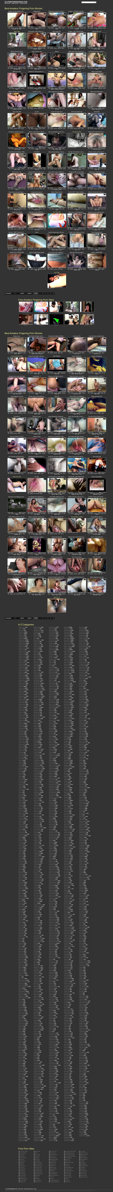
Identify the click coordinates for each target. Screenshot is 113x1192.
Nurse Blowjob (67, 869)
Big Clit (20, 977)
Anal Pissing (21, 774)
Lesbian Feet (51, 1049)
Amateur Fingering (22, 670)
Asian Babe (21, 805)
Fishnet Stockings (37, 1105)
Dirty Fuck (36, 956)
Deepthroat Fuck (37, 940)
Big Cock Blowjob (22, 980)
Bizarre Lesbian (22, 1023)
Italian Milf (51, 908)
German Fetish (52, 641)
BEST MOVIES (7, 3)
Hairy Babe (51, 728)
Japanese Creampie (53, 924)
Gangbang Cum (37, 1140)
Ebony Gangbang (37, 997)
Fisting (18, 169)
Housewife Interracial (53, 835)
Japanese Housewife (53, 933)
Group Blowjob (52, 717)
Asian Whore (21, 859)
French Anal (36, 1118)
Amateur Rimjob (22, 702)
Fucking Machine (37, 1137)
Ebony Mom (36, 1009)
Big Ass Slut (21, 970)
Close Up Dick (37, 824)
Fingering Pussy (37, 1089)
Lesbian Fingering (52, 1052)
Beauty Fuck (21, 935)
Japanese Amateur (53, 911)
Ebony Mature (37, 1005)
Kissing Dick (51, 983)
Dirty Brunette (36, 954)
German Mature (52, 649)
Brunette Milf (36, 699)
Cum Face (36, 887)
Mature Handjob (67, 669)
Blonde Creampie (22, 1100)
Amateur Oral (21, 691)
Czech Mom (36, 932)
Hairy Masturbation (53, 744)
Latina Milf (51, 1010)
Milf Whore (66, 797)
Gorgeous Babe (52, 683)
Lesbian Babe (52, 1036)
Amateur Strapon (22, 710)
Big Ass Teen (21, 972)
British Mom (36, 667)
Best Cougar (21, 944)
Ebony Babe (36, 986)
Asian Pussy (21, 848)
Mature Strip (66, 720)
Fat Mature (36, 1052)
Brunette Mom (37, 701)
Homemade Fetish (53, 787)
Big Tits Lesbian (22, 1013)
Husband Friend (52, 861)
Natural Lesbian (67, 856)
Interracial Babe (52, 866)
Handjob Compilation (53, 754)
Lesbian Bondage (52, 1039)
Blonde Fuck (21, 1106)
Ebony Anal (36, 985)
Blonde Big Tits (22, 1090)
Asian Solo (21, 853)
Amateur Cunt (21, 661)
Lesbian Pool (51, 1078)
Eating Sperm (36, 981)
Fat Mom (35, 1055)
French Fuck (36, 1124)
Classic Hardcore (37, 808)
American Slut (21, 749)
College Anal (36, 837)
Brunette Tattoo (37, 713)
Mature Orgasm (67, 691)
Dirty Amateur (36, 949)
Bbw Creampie (22, 887)
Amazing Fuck (22, 731)
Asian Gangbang (22, 824)
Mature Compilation (68, 644)
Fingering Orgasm (37, 1087)
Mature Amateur (52, 1135)
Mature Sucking (67, 721)
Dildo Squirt (36, 948)
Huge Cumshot (52, 845)
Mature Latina (67, 677)
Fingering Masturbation (38, 1086)
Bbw (16, 88)
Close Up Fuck (37, 826)
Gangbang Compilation (39, 1139)
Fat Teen (35, 1060)
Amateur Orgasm (22, 693)
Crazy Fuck (36, 867)
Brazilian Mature (37, 646)
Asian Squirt (21, 855)
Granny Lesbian (52, 704)
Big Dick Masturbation (23, 997)
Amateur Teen (21, 720)
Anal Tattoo (21, 782)
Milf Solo (66, 779)
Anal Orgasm (21, 770)
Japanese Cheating (53, 920)
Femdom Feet (37, 1066)
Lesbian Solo (51, 1090)
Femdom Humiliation (38, 1070)
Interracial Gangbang (53, 880)
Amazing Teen (22, 734)
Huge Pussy (51, 855)
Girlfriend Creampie (53, 670)
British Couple (37, 656)
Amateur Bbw (21, 638)
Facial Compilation (38, 1028)
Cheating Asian (37, 758)
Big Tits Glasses (22, 1012)
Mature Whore (67, 736)
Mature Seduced (67, 707)
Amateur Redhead (22, 699)
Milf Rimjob (66, 776)
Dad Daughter (37, 936)
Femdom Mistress (37, 1071)
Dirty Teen (36, 964)
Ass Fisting (21, 864)
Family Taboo (36, 1034)
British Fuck (36, 659)
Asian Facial (21, 818)
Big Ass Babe (21, 954)
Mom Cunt (66, 806)
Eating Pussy (36, 980)
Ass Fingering (21, 863)
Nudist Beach (67, 867)
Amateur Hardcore (22, 678)
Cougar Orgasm (37, 853)
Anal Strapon (21, 781)
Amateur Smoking (22, 705)
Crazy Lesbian (37, 869)
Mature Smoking (67, 713)
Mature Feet (66, 656)
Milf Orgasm (66, 768)
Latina (59, 533)
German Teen (52, 657)
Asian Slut (21, 851)
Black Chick (21, 1039)
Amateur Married (22, 685)
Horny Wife (51, 827)
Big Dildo (20, 999)
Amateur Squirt (22, 709)
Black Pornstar (22, 1058)
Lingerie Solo (52, 1119)
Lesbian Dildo (52, 1045)
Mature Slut (66, 712)
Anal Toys (21, 786)
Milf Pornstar (66, 773)
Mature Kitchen (67, 675)
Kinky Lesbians (52, 975)
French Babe (36, 1119)
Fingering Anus (37, 1082)
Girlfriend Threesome (53, 673)
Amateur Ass (21, 633)
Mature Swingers (67, 725)
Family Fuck (36, 1033)
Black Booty (21, 1037)
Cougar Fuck (36, 851)
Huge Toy (51, 858)
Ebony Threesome (37, 1017)
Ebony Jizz (36, 1001)
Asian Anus (21, 803)
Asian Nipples (21, 840)
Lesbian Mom (52, 1068)
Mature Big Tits (67, 633)
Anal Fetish (21, 762)
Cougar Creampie (37, 850)
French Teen (36, 1134)
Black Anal (21, 1029)
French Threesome (38, 1135)
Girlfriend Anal (52, 667)
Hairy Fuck (51, 736)
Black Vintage (21, 1079)
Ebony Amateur (37, 983)
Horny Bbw (51, 800)
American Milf (21, 746)
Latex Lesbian (52, 993)
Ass (17, 28)
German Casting (52, 636)
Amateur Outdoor (22, 696)
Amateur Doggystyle (23, 665)
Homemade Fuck (52, 789)
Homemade (63, 68)
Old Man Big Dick (67, 896)
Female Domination (38, 1065)
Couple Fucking (37, 859)
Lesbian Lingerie (52, 1062)
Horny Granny (52, 813)
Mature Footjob (67, 662)
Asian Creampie (22, 813)
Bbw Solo (21, 912)
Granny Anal (51, 691)
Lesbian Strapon (52, 1098)
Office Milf (66, 887)
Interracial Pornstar (53, 893)
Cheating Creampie (38, 763)
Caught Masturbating (38, 754)
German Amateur (52, 627)
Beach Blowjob (22, 928)
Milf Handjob (66, 762)
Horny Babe (51, 798)
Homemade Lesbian (53, 790)
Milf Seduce (66, 778)
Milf (37, 89)
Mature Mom (66, 685)
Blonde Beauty (22, 1089)
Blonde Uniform (22, 1135)
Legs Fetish (51, 1028)
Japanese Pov (52, 951)
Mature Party (66, 696)
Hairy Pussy (51, 749)
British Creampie (37, 657)
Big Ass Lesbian (22, 965)
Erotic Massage (37, 1018)
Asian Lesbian (22, 831)
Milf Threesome (67, 792)
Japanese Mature (52, 943)
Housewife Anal (52, 831)
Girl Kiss (50, 665)
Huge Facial (51, 850)
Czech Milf (36, 930)
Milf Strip (66, 786)
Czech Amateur (37, 920)
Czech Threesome (37, 935)
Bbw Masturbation (22, 898)
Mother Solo (66, 851)
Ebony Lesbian (37, 1002)
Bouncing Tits (36, 636)
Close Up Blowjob (37, 819)
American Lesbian (22, 742)
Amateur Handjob (22, 677)
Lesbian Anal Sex (52, 1033)
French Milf (36, 1131)
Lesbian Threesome (53, 1105)
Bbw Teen (21, 919)
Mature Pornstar (67, 697)
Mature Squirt (67, 717)
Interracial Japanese (53, 882)
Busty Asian (36, 725)
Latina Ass (51, 996)
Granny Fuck (51, 697)
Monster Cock (67, 827)
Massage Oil (51, 1131)
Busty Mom (36, 742)
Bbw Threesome (22, 920)
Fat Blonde (36, 1042)
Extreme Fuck (36, 1025)
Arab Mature (21, 795)
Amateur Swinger (22, 717)
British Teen (36, 670)
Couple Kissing (37, 861)
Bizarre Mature (22, 1025)
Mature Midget (67, 683)
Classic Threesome (38, 814)
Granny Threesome (53, 713)
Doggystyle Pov (37, 970)
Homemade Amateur (53, 781)
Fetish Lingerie (37, 1081)
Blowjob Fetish (22, 1140)
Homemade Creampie (53, 784)
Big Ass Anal (21, 951)
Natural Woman (67, 864)
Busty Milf (36, 741)
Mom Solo (66, 821)
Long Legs (51, 1126)
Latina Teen (51, 1025)
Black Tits (21, 1078)
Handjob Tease (52, 757)
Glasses (98, 534)
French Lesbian (37, 1127)
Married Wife (51, 1127)
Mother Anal (66, 839)
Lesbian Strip (51, 1100)
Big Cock (80, 373)
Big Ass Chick (21, 959)
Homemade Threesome (54, 797)
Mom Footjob (66, 810)
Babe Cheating (22, 874)
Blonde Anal (21, 1086)
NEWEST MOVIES (14, 3)
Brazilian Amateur (37, 640)
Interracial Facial (52, 877)
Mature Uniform (67, 733)
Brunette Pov (36, 705)
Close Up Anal (37, 818)
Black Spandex (22, 1068)
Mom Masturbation (68, 814)
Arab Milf (20, 797)
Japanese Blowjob (53, 919)
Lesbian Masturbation (53, 1065)
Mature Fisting (67, 661)
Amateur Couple (22, 654)
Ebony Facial (36, 994)
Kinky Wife (51, 981)
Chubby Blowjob (37, 784)
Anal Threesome (22, 784)
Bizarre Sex (21, 1026)
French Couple (37, 1122)
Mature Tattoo (67, 726)
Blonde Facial (21, 1103)
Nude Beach (66, 866)
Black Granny (21, 1045)
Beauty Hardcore (22, 936)
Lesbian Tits (51, 1106)
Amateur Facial (22, 669)
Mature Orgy (66, 693)
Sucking (36, 534)
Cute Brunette (37, 914)
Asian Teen (21, 856)
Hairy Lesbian (52, 742)
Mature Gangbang (68, 665)
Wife (20, 109)
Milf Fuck (66, 758)
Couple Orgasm (37, 863)
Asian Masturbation (23, 834)
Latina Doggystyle (52, 1001)
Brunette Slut (36, 709)
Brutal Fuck (36, 720)
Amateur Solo (21, 707)
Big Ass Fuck (21, 962)
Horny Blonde (52, 802)
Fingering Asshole (37, 1084)
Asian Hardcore (22, 827)
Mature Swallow (67, 723)
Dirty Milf (35, 959)
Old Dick (66, 891)
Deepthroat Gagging (38, 941)
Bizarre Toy (21, 1028)
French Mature (37, 1129)
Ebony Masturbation (38, 1004)
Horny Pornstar (52, 823)
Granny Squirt (52, 712)
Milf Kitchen (66, 765)
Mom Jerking (66, 813)
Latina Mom (51, 1012)
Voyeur (57, 28)
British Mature (37, 664)
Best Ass (20, 940)
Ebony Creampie (37, 993)
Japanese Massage (53, 940)
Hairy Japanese (52, 739)
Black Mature (21, 1049)
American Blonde (22, 737)
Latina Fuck (51, 1002)
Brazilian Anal (37, 641)
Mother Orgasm (67, 848)
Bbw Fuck (21, 890)
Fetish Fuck (36, 1078)
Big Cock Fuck (22, 985)
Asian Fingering (22, 819)
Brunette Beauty (37, 678)
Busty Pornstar (37, 744)
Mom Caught (66, 803)
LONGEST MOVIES (23, 3)
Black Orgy (21, 1057)
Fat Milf (35, 1054)
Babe (55, 372)
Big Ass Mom (21, 968)
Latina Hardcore (52, 1005)
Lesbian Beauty (52, 1037)
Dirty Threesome (37, 965)
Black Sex (21, 1063)
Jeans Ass (51, 959)
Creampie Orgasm (37, 874)
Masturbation (40, 48)
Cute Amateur (36, 909)
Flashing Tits (36, 1108)
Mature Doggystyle (68, 651)
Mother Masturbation (68, 847)
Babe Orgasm (21, 877)
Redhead (97, 269)
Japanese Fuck (52, 928)
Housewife (57, 89)
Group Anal (51, 715)
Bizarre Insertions (22, 1021)
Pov (19, 534)
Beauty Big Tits (22, 933)
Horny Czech (51, 810)
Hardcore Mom (52, 768)
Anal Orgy (21, 771)
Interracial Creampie (53, 871)
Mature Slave (67, 710)
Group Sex (51, 721)
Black (102, 168)
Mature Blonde (67, 636)
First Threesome (37, 1098)
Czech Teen (36, 933)
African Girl (21, 628)
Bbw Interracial (22, 891)
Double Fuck (36, 975)
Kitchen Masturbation (53, 986)
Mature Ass (51, 1139)
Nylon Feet (66, 877)
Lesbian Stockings (53, 1097)
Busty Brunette (37, 731)
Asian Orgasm (22, 842)
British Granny (37, 661)
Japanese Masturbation (54, 941)
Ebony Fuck (36, 996)
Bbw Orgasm (21, 903)
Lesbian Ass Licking (53, 1034)
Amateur (31, 48)
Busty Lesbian (37, 739)
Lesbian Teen (52, 1103)
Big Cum (20, 988)
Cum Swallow (37, 901)
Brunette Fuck (37, 693)
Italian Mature (52, 906)
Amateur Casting (22, 644)
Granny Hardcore (52, 701)
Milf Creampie (67, 749)
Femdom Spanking (38, 1073)
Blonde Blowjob (22, 1094)
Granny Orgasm (52, 707)
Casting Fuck (36, 752)
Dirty (36, 169)
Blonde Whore (22, 1137)
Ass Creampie (22, 861)
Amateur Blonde (22, 640)
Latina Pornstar (52, 1017)
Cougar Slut (36, 855)
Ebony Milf (36, 1007)
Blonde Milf (21, 1118)
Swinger (96, 373)
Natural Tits (66, 863)
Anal (75, 48)
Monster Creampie (68, 831)
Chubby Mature (37, 792)
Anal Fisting (21, 763)
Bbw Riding (21, 911)
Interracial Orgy (52, 890)
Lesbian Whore (52, 1111)
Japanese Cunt (52, 925)
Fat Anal (35, 1037)
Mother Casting (67, 842)
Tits (97, 28)
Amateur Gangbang (23, 673)
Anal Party (21, 773)
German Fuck (52, 643)
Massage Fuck (52, 1129)
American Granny (22, 741)
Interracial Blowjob (53, 867)
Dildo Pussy (36, 946)
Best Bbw (21, 941)
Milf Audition (66, 739)
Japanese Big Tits (52, 917)
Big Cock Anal (21, 978)
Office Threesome (67, 888)
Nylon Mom (66, 882)
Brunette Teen (37, 715)
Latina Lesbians (52, 1007)
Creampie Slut (37, 877)
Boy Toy (35, 638)
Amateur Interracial (23, 680)
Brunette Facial (37, 691)
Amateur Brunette (22, 643)
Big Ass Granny (22, 964)
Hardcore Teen (52, 774)
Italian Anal (51, 900)
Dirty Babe (36, 951)
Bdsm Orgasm (22, 925)
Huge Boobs (51, 842)
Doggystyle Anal (37, 967)
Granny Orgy (51, 709)
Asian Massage (22, 832)
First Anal (36, 1090)
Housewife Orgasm (53, 837)
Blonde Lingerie (22, 1116)
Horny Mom (51, 819)
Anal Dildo (21, 760)
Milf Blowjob (66, 746)
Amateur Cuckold (22, 657)
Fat (13, 249)
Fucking (57, 209)
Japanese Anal (52, 912)
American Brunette (22, 739)
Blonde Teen (21, 1134)
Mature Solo (66, 715)
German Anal (51, 628)
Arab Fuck (21, 794)
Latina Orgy (51, 1015)
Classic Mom (36, 811)
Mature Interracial (67, 672)
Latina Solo (51, 1021)
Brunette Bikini (37, 681)
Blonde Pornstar (22, 1122)
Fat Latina (36, 1049)
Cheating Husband (38, 770)
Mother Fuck (66, 845)
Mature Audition (52, 1140)
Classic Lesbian (37, 810)
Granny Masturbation (53, 705)
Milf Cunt (66, 750)
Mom (54, 149)
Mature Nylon (67, 688)
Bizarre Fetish (21, 1020)
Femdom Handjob (37, 1068)
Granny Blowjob (52, 693)
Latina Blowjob (52, 997)
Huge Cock (51, 843)
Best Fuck (21, 946)
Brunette (42, 352)
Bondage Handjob (37, 630)
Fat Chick (36, 1045)
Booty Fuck (36, 635)
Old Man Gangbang (68, 900)
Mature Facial (67, 654)
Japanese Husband (53, 935)
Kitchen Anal (51, 985)
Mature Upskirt (67, 734)
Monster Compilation (68, 829)
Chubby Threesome (38, 802)
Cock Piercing (37, 834)
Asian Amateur (22, 800)
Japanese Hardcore (53, 932)
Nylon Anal (66, 872)
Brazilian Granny (37, 644)
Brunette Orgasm (37, 702)
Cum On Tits (36, 898)
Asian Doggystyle (22, 816)
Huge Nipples (52, 853)
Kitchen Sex (51, 989)
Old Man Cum (67, 898)
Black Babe (21, 1033)
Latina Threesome (52, 1026)
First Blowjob (36, 1092)
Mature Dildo (66, 649)
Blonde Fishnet (22, 1105)
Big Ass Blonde (22, 956)
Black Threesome (22, 1076)
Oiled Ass (66, 890)
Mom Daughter (67, 808)
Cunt (77, 169)
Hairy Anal (51, 725)
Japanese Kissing (52, 936)
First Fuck (36, 1095)
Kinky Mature (51, 977)
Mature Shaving (67, 709)
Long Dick (51, 1124)
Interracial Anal (52, 864)
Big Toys (20, 1017)
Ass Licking (21, 867)
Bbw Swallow (21, 917)
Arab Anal (21, 790)
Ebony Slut (36, 1013)
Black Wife (21, 1082)
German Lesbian (52, 648)
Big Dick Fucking (22, 996)
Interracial (77, 28)
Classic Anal (36, 803)
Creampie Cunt (37, 872)
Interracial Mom (52, 887)
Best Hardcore (22, 948)
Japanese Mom (52, 946)
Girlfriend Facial (52, 672)
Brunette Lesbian (37, 697)
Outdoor (60, 249)
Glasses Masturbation (53, 681)
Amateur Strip (21, 712)
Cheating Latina (37, 771)
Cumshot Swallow (37, 906)
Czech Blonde (37, 922)
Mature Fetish (67, 657)
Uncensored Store (26, 312)
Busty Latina (36, 737)
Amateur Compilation (23, 651)
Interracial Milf (52, 885)
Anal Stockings (22, 779)
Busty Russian (37, 746)
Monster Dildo (67, 832)
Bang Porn (56, 325)
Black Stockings (22, 1071)
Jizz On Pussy (52, 964)
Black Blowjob (22, 1036)
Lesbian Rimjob (52, 1084)
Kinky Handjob (52, 973)
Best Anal (21, 938)
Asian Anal (21, 802)
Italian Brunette (52, 903)
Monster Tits (66, 837)
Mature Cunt (66, 648)
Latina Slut (51, 1020)
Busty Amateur (37, 721)
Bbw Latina (21, 893)
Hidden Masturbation (53, 778)
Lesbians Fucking (52, 1113)
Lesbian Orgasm (52, 1071)
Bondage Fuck (37, 628)
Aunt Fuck (21, 869)
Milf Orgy (66, 770)
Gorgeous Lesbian (53, 688)
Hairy (99, 148)
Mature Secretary (67, 705)
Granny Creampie (52, 694)
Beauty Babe (21, 932)
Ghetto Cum (51, 662)
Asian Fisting (21, 821)
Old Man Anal (67, 893)
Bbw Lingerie (21, 896)
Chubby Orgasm (37, 795)
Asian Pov (21, 847)
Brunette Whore (37, 718)
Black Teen (21, 1074)
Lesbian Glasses (52, 1055)
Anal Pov (20, 776)
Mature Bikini (66, 635)
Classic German (37, 806)
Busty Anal (36, 723)
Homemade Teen (52, 795)
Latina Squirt (51, 1023)
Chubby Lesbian (37, 790)
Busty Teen (36, 747)
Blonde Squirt (21, 1131)
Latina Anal (51, 994)
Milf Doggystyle (67, 752)
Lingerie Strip (52, 1121)
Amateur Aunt (21, 635)
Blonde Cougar (22, 1098)
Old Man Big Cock (68, 895)
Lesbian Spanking (52, 1092)
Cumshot (39, 453)
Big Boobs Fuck (22, 975)
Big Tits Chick (21, 1009)
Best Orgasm (21, 949)
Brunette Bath (36, 677)
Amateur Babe (22, 636)
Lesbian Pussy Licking (53, 1082)
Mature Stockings (67, 718)
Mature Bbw (66, 627)
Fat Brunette (36, 1044)
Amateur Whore (22, 725)
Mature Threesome (68, 729)
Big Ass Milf (21, 967)
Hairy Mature (51, 746)
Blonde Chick (21, 1097)
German (83, 68)
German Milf (51, 651)
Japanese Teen (52, 956)
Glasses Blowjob (52, 677)
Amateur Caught (22, 646)
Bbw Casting (21, 885)
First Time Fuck (37, 1102)
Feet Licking (36, 1063)
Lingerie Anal (51, 1118)
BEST (15, 293)
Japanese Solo (52, 954)
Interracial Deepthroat (53, 874)
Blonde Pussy (21, 1126)
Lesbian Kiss (51, 1060)
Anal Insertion (21, 768)
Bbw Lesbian (21, 895)
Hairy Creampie (52, 734)
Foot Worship (36, 1111)
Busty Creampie (37, 733)
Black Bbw (21, 1034)
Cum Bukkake (37, 882)
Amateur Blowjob (22, 641)
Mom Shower (67, 819)
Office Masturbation (68, 885)
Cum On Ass (36, 891)
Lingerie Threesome (53, 1122)
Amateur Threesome (23, 721)
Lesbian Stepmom (52, 1095)
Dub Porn (72, 325)
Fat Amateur (36, 1036)
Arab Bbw (21, 792)
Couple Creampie (37, 858)
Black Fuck (21, 1044)
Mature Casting (67, 641)
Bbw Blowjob (21, 882)
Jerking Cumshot (52, 960)
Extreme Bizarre (37, 1023)
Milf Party (66, 771)
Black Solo (21, 1066)
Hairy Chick (51, 733)
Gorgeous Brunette (53, 686)
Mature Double (67, 652)
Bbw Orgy (21, 904)
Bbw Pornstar (21, 908)
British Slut (36, 669)
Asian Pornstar (22, 845)
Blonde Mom (21, 1119)
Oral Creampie (67, 906)
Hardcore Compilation (53, 765)
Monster (35, 413)
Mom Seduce (67, 818)
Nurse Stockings (67, 871)
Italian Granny (52, 904)
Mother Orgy (66, 850)
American (76, 373)
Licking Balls (51, 1116)
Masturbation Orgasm (53, 1134)
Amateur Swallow (22, 715)
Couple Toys (36, 866)
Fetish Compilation (38, 1076)
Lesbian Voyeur (52, 1110)
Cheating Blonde (37, 760)
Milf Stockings (67, 784)
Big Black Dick (22, 973)
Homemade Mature (53, 792)
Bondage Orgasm (37, 632)
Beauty (38, 514)
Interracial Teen (52, 895)
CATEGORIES (8, 293)
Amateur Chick (22, 649)
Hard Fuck (51, 760)
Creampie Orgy (37, 875)
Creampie (14, 109)
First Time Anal (37, 1100)
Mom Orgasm (67, 816)
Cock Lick (36, 832)
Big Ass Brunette (22, 957)
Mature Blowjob (67, 638)
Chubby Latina (37, 789)
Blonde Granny (22, 1110)
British (77, 89)
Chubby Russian (37, 797)
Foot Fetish (36, 1110)
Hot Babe (51, 829)
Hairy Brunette (52, 731)
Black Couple (21, 1041)
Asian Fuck (21, 823)
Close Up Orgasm (37, 829)
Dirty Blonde (36, 952)
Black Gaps (71, 312)
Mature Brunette (67, 640)
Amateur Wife (21, 726)
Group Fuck (51, 718)
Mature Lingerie (67, 680)
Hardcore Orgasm (52, 770)
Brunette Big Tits (37, 680)
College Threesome (38, 845)
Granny (37, 28)
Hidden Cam (51, 776)
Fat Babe (36, 1041)
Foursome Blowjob (38, 1113)
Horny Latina (51, 814)
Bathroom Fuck (22, 879)
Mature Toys (66, 731)
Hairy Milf (51, 747)
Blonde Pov (21, 1124)
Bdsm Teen (21, 927)
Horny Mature (52, 816)
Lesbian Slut (51, 1089)
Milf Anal (66, 737)
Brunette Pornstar (37, 704)
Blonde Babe (21, 1087)
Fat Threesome (37, 1062)
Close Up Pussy (37, 831)
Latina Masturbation (53, 1009)
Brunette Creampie (38, 688)
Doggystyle (16, 534)
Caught (60, 149)
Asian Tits (21, 858)
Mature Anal (51, 1137)
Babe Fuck (21, 875)
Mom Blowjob (67, 800)
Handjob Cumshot (52, 755)
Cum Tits (35, 903)
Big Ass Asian (21, 952)
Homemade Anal (52, 782)
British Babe (36, 654)
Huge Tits (51, 856)
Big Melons (21, 1001)
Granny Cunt (51, 696)
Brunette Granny (37, 694)
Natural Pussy (67, 859)
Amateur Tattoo (22, 718)
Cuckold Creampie (38, 879)
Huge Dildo (51, 847)
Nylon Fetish (66, 879)
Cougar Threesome (38, 856)
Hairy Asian (51, 726)
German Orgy (52, 652)
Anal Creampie (22, 758)
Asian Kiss (21, 829)
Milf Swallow (66, 789)
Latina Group (51, 1004)
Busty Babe (36, 726)
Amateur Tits (21, 723)
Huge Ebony (51, 848)
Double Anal (36, 972)
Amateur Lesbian (22, 683)
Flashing (80, 513)
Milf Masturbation (67, 766)
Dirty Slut (36, 962)
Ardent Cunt (41, 325)
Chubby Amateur (37, 779)
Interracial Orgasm (53, 888)
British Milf (36, 665)
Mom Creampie (67, 805)
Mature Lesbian (67, 678)
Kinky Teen (51, 978)
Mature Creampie (67, 646)
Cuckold (82, 573)
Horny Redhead (52, 824)
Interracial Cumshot (53, 872)
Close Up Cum (37, 823)
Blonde (95, 48)
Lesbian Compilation (53, 1042)
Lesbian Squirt (52, 1094)
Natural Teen (66, 861)
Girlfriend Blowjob (52, 669)
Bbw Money (21, 901)
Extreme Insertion (37, 1026)
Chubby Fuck (36, 787)
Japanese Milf (52, 944)
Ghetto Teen (51, 664)
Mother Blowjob (67, 840)
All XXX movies (87, 312)
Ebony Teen (36, 1015)
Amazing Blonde (22, 728)
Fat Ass (35, 1039)
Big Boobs (59, 554)
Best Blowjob (21, 943)
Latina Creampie (52, 999)
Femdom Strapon (37, 1074)
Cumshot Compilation (38, 904)
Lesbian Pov (51, 1081)
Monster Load (67, 834)
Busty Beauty (36, 728)
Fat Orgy (35, 1057)
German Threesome (53, 659)
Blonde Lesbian (22, 1114)
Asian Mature (21, 835)
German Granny (52, 646)
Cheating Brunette (37, 762)
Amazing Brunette (22, 729)
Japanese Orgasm (53, 948)
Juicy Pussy (51, 968)
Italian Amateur (52, 898)
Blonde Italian (21, 1113)
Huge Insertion (52, 851)
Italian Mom (51, 909)
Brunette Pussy (37, 707)
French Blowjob (37, 1121)
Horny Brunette (52, 805)
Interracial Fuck (52, 879)
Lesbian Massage (52, 1063)
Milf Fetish (66, 757)
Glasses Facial (52, 678)
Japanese (95, 229)
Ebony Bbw (36, 988)
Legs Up (50, 1031)
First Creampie (37, 1094)
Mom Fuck (66, 811)
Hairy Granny (51, 737)
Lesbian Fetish (52, 1050)
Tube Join (26, 325)
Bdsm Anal (21, 922)
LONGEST (29, 293)
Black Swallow (22, 1073)
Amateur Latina (22, 681)
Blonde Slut (21, 1127)
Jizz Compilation (52, 962)
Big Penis (21, 1004)
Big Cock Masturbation (23, 986)
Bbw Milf (20, 900)
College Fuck (36, 839)
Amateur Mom (21, 688)
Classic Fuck (36, 805)
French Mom (36, 1132)
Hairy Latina (51, 741)
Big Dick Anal (21, 989)
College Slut (36, 842)
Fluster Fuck (87, 325)
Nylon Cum (66, 874)
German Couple (52, 638)
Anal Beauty (21, 752)
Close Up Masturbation (38, 827)
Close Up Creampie (38, 821)
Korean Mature (52, 991)
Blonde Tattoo (21, 1132)
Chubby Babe (37, 782)
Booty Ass (36, 633)
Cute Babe (36, 911)
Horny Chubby (52, 806)
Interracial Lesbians (53, 883)
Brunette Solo (36, 710)
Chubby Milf (36, 794)
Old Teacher (66, 903)
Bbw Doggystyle (22, 888)
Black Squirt (21, 1070)
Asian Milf (21, 837)
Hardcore (59, 48)
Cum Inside (36, 890)
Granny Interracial (52, 702)
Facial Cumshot (37, 1029)
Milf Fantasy (66, 755)
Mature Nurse (67, 686)
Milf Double (66, 754)
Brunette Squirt (37, 712)
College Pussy (37, 840)
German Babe (52, 630)
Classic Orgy (36, 813)
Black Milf (21, 1050)
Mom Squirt (66, 823)
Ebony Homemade (38, 999)
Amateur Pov (21, 697)
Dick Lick (36, 943)
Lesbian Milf (51, 1066)
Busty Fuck (36, 736)
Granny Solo (51, 710)
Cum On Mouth (37, 895)
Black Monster (22, 1054)
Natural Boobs (67, 855)
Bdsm (15, 208)
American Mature (22, 744)
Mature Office (67, 689)
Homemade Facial (53, 786)
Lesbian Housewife (53, 1058)
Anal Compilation (22, 755)
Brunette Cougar (37, 686)
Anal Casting (21, 754)
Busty (17, 208)
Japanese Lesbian (53, 938)
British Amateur (37, 651)
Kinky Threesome (52, 980)
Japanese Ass (52, 914)
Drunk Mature (36, 978)
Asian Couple (21, 811)
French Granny (37, 1126)
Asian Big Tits (21, 808)
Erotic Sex (36, 1020)
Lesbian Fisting (52, 1054)
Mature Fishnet (67, 659)
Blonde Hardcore (22, 1111)
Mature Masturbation (68, 681)
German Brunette (52, 635)
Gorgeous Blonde (52, 685)
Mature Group (67, 667)
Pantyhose (61, 89)
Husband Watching (53, 863)
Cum (99, 229)
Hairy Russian (52, 750)
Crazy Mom (36, 871)
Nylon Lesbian (67, 880)
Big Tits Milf (21, 1015)
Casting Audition (37, 750)
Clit (61, 513)
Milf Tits (65, 794)
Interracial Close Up (53, 869)
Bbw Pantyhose (22, 906)
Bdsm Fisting (21, 924)
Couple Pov (36, 864)
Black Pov (21, 1060)
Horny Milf (51, 818)
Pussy (18, 109)
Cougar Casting (37, 848)
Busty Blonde (36, 729)
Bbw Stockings (22, 916)
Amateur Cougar (22, 652)
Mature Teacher (67, 728)
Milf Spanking (67, 781)
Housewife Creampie (53, 832)
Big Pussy (21, 1005)
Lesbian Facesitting (53, 1047)
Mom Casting (67, 802)
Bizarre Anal (21, 1018)
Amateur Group (22, 675)
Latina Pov (51, 1018)
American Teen (22, 750)
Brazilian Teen (37, 649)
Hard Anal (51, 758)
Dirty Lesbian (36, 957)
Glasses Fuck (52, 680)
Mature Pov (66, 699)
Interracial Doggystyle (53, 875)
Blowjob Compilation (23, 1139)
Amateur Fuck (21, 672)
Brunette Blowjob (37, 683)
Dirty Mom (36, 960)
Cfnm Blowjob (37, 755)
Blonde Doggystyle (23, 1102)
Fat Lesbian (36, 1050)
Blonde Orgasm (22, 1121)
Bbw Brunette (21, 883)
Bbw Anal (21, 880)
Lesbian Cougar (52, 1044)
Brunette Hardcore (37, 696)
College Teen (36, 843)
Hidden (60, 148)
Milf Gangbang (67, 760)
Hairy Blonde (51, 729)
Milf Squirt (66, 782)
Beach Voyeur (21, 930)
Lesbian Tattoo (52, 1102)
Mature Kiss (66, 673)
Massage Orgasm (52, 1132)
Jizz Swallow (51, 967)
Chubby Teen (36, 800)
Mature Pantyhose (68, 694)
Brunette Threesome (38, 717)
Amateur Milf (21, 686)
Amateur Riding (22, 701)
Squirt (36, 269)
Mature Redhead (67, 701)
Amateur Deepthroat (23, 662)
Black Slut (21, 1065)
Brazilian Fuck (37, 643)
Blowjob (99, 48)
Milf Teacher (66, 790)
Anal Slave (21, 778)
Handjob (82, 372)
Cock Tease (36, 835)
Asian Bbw (21, 806)
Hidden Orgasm (52, 779)
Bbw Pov (20, 909)
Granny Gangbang (53, 699)
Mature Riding (67, 702)
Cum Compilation (37, 883)
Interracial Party (52, 891)
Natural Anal (66, 853)
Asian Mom (21, 839)
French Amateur (37, 1116)
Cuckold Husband (37, 880)
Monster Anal (66, 826)
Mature (44, 48)
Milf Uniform (66, 795)
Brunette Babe (37, 675)
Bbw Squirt (21, 914)
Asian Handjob (22, 826)
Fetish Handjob (37, 1079)
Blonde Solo (21, 1129)
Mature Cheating (67, 643)
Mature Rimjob (67, 704)
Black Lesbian (22, 1047)
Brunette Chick (37, 685)
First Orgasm (36, 1097)
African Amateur (22, 627)
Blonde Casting (22, 1095)
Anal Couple (21, 757)
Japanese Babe (52, 916)
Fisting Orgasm (37, 1106)
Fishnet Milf (36, 1103)
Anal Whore (21, 787)
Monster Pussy (67, 835)
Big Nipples (21, 1002)
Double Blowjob (37, 973)
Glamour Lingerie (52, 675)
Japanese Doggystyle (53, 927)
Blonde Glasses (22, 1108)
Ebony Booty (36, 991)
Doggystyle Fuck (37, 968)
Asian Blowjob (22, 810)
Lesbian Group (52, 1057)
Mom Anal (66, 798)
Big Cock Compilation (23, 981)
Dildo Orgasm (37, 944)
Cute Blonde (36, 912)
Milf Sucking (66, 787)
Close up (76, 88)
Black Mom (21, 1052)
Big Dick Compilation (23, 993)
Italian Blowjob (52, 901)
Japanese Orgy (52, 949)
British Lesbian (37, 662)
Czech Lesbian (37, 927)
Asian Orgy (21, 843)
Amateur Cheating (22, 648)
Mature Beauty (67, 628)
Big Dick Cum (21, 994)
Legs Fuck (51, 1029)
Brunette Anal (36, 673)
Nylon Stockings (67, 883)
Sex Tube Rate (41, 312)
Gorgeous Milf (52, 689)
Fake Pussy (36, 1031)
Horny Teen (51, 826)
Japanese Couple (52, 922)
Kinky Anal (51, 970)
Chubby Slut (36, 798)
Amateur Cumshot (22, 659)
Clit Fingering (36, 816)
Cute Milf (35, 917)
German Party (52, 654)
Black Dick (21, 1042)
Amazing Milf (21, 733)
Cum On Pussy (37, 896)
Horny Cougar (52, 808)
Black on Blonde (22, 1084)
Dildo (19, 209)
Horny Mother (52, 821)
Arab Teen (21, 798)
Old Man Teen (67, 901)
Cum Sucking (36, 900)
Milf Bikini (66, 744)
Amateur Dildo (22, 664)
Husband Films (52, 859)
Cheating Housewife (38, 768)
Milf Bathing (66, 741)
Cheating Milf (36, 773)
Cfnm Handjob (37, 757)
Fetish (18, 574)
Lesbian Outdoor (52, 1074)
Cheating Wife (37, 778)
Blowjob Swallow (37, 627)
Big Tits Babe (21, 1007)
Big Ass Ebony (22, 960)
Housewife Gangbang (53, 834)
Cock (98, 209)
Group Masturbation (53, 720)
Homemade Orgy (52, 794)
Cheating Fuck (37, 765)
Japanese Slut (52, 952)
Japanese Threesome (53, 957)
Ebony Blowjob (37, 989)
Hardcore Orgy (52, 771)
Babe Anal (21, 871)
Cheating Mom (37, 774)
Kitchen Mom (51, 988)
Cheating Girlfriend (38, 766)
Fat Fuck (35, 1047)
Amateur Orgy (21, 694)
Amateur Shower (22, 704)
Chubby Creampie (37, 786)
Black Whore (21, 1081)
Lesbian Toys (51, 1108)
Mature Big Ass (67, 630)
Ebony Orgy (36, 1012)
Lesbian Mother (52, 1070)
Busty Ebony (36, 734)
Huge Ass (51, 840)
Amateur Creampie (23, 656)
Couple (20, 28)
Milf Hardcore (67, 763)
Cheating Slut (36, 776)
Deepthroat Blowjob (38, 938)
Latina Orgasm (52, 1013)
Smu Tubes (56, 312)
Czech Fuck (36, 925)
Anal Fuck (21, 765)
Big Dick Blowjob (22, 991)
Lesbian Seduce (52, 1086)
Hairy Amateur (52, 723)
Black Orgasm (21, 1055)
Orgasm (17, 189)
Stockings (14, 28)
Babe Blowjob (21, 872)
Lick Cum (51, 1114)
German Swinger (52, 656)
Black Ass (21, 1031)
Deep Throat (63, 573)
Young (35, 373)
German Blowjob (52, 633)
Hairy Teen (51, 752)
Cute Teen (36, 919)
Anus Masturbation (22, 789)
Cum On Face (37, 893)
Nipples (93, 109)
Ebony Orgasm (37, 1010)
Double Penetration (38, 977)
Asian (96, 228)
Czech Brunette (37, 924)
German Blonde (52, 632)
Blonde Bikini (21, 1092)
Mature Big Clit (67, 632)
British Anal (36, 652)
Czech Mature (37, 928)
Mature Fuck (66, 664)
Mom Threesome (67, 824)
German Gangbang (53, 644)
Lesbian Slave (52, 1087)
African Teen (21, 630)
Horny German (52, 811)
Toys (59, 474)
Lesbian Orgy (52, 1073)
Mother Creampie (67, 843)
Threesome (19, 249)
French (42, 108)
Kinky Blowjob (52, 972)
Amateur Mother (22, 689)
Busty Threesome (37, 749)
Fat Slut (35, 1058)
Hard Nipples (51, 762)
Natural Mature (67, 858)
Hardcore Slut (52, 773)
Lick (79, 393)
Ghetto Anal (51, 661)
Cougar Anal (36, 847)
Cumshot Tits (36, 908)
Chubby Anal (36, 781)
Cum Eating (36, 885)
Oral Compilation (67, 904)
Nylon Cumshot (67, 875)
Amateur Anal (21, 632)
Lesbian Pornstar (52, 1079)
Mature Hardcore (67, 670)
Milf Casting (66, 747)
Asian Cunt (21, 814)
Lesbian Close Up (52, 1041)
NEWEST (22, 293)
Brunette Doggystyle (38, 689)
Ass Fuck (20, 866)
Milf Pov (65, 774)
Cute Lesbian (36, 916)
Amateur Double (22, 667)
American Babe (22, 736)
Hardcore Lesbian (52, 766)
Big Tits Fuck (21, 1010)
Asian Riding (21, 850)
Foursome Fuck (37, 1114)
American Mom (22, 747)
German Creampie (53, 640)
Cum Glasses (36, 888)
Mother (77, 209)
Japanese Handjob (53, 930)
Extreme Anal (36, 1021)
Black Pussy (21, 1062)
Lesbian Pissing (52, 1076)
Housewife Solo (52, 839)
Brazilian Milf (36, 648)
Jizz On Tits (51, 965)
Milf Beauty (66, 742)
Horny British (51, 803)
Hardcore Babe (52, 763)
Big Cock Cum (22, 983)
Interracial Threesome (53, 896)
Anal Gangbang (22, 766)
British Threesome (37, 672)
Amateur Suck (21, 713)
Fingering (35, 48)
